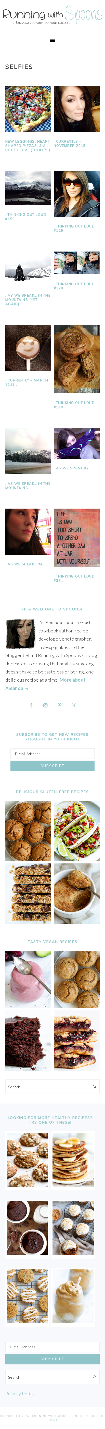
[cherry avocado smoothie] (28, 1006)
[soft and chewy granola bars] (28, 922)
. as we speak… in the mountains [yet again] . (28, 299)
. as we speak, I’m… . (26, 564)
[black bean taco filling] (77, 859)
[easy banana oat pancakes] (73, 1185)
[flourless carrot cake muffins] (73, 1253)
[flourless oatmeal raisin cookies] (27, 1321)
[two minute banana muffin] (77, 922)
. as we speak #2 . (72, 468)
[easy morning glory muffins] (28, 859)
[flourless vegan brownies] (28, 1069)
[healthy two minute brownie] (27, 1253)
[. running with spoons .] (52, 25)
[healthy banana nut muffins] (77, 1006)
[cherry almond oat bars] (77, 1069)
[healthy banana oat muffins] (27, 1185)
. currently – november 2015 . (71, 143)
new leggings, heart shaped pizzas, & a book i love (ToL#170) (27, 145)
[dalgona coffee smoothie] (73, 1321)
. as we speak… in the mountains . (28, 485)
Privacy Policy (20, 1393)
